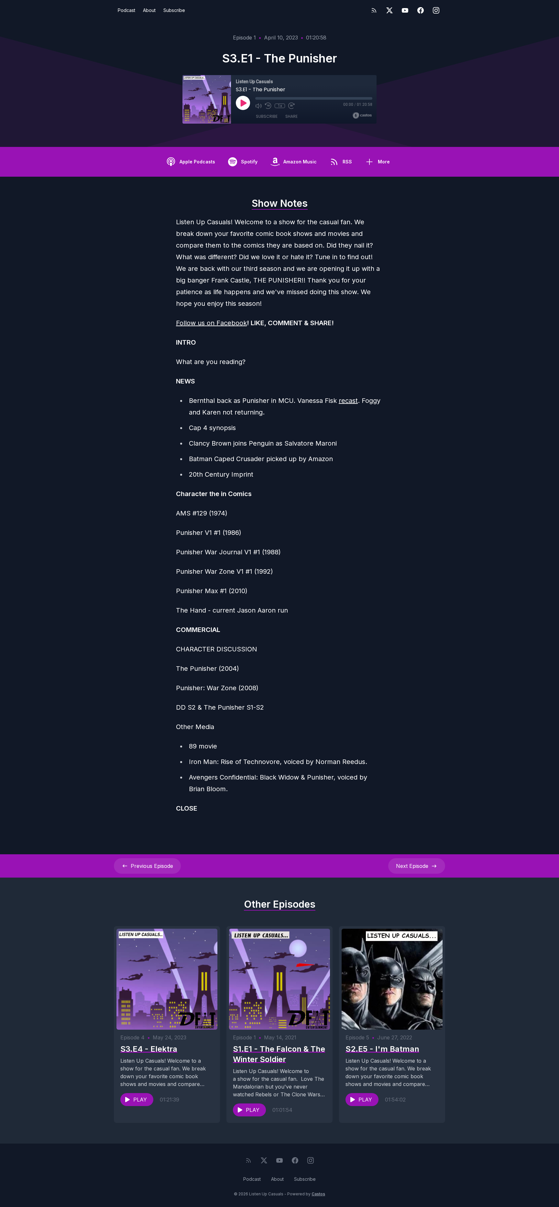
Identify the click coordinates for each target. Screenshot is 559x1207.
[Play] (243, 103)
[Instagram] (436, 10)
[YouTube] (405, 10)
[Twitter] (389, 10)
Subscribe (174, 10)
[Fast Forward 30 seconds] (291, 106)
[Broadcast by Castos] (362, 115)
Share (291, 116)
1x (280, 106)
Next (412, 866)
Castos (318, 1193)
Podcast (126, 10)
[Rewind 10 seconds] (268, 106)
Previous (152, 866)
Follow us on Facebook (211, 323)
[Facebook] (420, 10)
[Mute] (258, 106)
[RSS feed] (373, 10)
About (149, 10)
